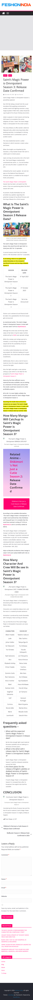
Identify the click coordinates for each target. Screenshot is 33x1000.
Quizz (3, 970)
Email (3, 888)
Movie (3, 967)
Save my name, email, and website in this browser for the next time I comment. (14, 909)
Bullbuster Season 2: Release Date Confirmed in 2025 (18, 834)
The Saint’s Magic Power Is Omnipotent (14, 182)
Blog (10, 75)
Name (4, 879)
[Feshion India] (3, 13)
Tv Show (3, 973)
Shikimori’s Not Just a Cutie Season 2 (16, 469)
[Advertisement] (16, 32)
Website (4, 896)
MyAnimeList (22, 326)
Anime (5, 75)
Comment (5, 855)
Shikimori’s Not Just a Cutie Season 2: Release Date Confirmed (19, 503)
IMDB (14, 335)
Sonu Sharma (19, 94)
